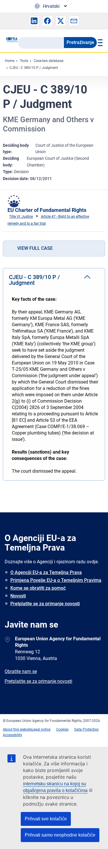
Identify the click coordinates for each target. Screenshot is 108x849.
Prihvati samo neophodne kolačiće (60, 835)
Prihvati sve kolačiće (46, 818)
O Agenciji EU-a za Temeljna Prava (46, 572)
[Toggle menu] (99, 42)
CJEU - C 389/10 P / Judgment (34, 68)
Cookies (62, 729)
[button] (34, 21)
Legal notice (41, 729)
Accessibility (12, 735)
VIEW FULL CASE (35, 248)
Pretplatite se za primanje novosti (45, 603)
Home (9, 61)
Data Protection (86, 729)
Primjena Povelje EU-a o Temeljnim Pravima (55, 580)
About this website (17, 729)
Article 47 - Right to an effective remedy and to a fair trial (48, 219)
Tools (24, 61)
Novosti (18, 596)
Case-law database (48, 61)
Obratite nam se (21, 671)
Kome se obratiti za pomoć (38, 588)
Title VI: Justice (21, 216)
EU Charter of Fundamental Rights (46, 210)
